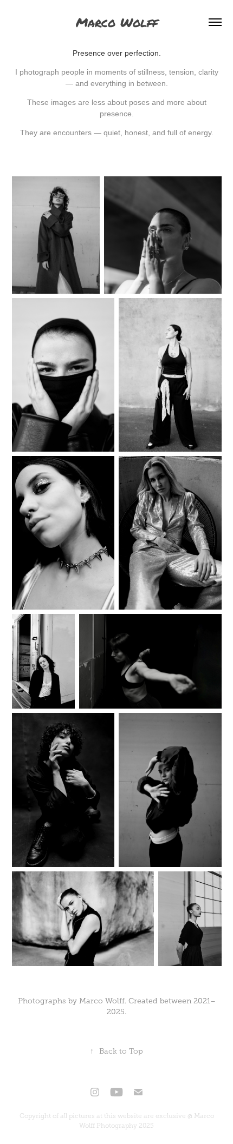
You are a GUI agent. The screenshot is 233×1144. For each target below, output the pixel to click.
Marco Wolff (117, 22)
